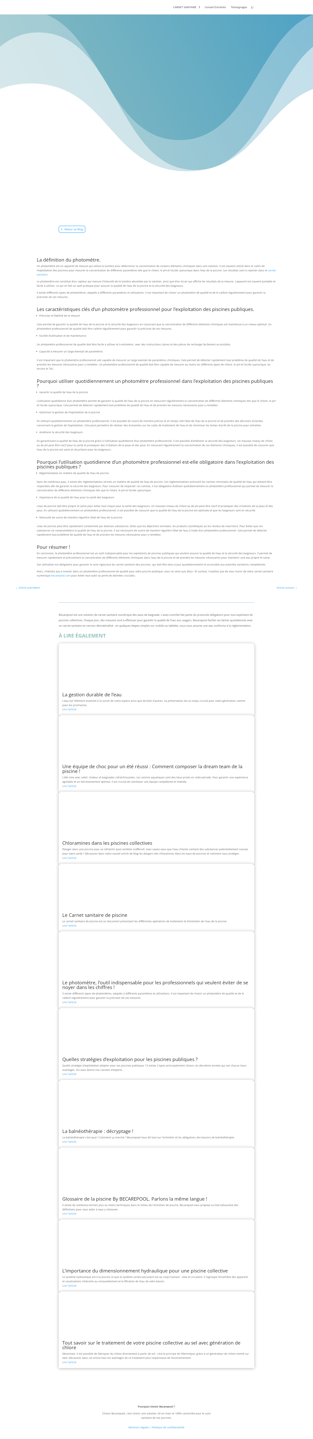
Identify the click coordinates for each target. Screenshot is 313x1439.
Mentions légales (138, 1427)
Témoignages (239, 7)
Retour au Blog (73, 229)
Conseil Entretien (215, 7)
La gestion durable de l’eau (92, 694)
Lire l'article (69, 709)
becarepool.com (60, 575)
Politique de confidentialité (168, 1427)
